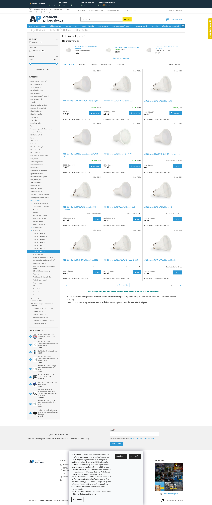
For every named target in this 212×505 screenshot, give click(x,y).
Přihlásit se (116, 443)
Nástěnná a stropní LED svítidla (43, 257)
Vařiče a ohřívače (39, 224)
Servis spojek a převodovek (39, 96)
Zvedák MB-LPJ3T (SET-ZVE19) (43, 309)
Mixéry (35, 212)
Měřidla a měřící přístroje (38, 147)
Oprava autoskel (36, 132)
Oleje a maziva (35, 186)
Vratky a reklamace (114, 11)
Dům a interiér (35, 200)
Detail (177, 166)
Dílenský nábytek (36, 111)
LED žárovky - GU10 (40, 251)
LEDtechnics (38, 51)
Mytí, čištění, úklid (36, 180)
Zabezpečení (37, 286)
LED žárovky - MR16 (40, 236)
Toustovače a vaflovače (41, 206)
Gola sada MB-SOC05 (40, 315)
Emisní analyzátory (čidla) (38, 177)
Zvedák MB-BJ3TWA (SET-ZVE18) (43, 321)
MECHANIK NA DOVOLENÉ (38, 81)
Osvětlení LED (37, 227)
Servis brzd (34, 117)
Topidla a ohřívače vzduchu (42, 277)
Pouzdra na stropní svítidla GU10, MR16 (44, 267)
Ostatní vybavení (38, 289)
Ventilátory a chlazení (40, 280)
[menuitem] (37, 26)
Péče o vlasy (37, 292)
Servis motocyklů (36, 99)
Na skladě (36, 42)
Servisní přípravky (36, 192)
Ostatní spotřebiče (39, 218)
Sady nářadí (34, 159)
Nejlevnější (82, 64)
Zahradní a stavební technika (40, 195)
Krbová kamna (37, 295)
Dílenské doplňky (36, 114)
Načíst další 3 (122, 285)
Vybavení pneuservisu (37, 126)
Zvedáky (33, 102)
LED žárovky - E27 (39, 245)
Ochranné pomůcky (36, 162)
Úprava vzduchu (38, 283)
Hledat (127, 19)
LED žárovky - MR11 (40, 239)
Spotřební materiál (36, 174)
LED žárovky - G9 (39, 242)
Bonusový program (96, 11)
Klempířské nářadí (36, 153)
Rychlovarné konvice (40, 215)
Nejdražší (94, 64)
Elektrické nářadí (36, 135)
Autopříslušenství (36, 183)
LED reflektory (38, 254)
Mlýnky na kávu (38, 221)
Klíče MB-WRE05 (38, 312)
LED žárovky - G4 (39, 233)
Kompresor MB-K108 (39, 324)
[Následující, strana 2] (176, 285)
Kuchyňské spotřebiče (40, 203)
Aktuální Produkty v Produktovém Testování (41, 305)
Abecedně (120, 64)
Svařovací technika (36, 165)
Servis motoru (35, 93)
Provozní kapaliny (36, 189)
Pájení (32, 138)
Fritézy (35, 209)
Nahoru (69, 285)
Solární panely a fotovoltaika (39, 198)
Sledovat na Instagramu (171, 494)
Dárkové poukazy (36, 84)
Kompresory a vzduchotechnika (41, 129)
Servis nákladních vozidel (38, 171)
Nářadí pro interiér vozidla (39, 156)
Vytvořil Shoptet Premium (174, 500)
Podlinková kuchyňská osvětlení (44, 260)
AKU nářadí (34, 141)
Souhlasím (134, 456)
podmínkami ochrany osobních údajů (142, 438)
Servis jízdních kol (36, 301)
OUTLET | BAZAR (35, 87)
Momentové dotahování (38, 150)
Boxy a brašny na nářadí (38, 108)
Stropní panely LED (39, 263)
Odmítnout (120, 456)
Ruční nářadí (34, 144)
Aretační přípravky (36, 90)
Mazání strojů (34, 168)
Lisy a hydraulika (35, 123)
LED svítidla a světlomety (41, 271)
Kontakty (81, 11)
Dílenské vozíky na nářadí (38, 105)
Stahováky (34, 120)
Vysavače (36, 274)
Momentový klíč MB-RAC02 (41, 318)
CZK (170, 11)
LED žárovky (37, 230)
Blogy (127, 11)
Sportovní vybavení (36, 298)
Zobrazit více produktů (121, 58)
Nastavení (77, 499)
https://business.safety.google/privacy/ (87, 491)
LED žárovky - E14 (39, 248)
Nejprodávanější (106, 64)
